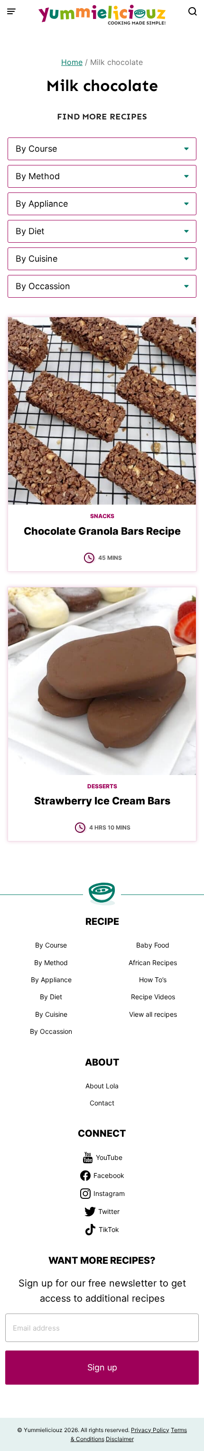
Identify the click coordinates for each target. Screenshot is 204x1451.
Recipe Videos (153, 997)
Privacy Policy (150, 1429)
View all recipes (153, 1014)
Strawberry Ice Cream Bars (102, 800)
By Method (51, 962)
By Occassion (51, 1031)
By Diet (51, 997)
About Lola (102, 1086)
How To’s (153, 980)
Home (72, 62)
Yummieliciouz (102, 15)
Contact (102, 1103)
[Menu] (11, 11)
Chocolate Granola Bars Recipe (102, 531)
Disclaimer (120, 1438)
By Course (51, 945)
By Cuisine (51, 1014)
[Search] (192, 11)
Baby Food (152, 945)
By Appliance (51, 980)
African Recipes (153, 962)
